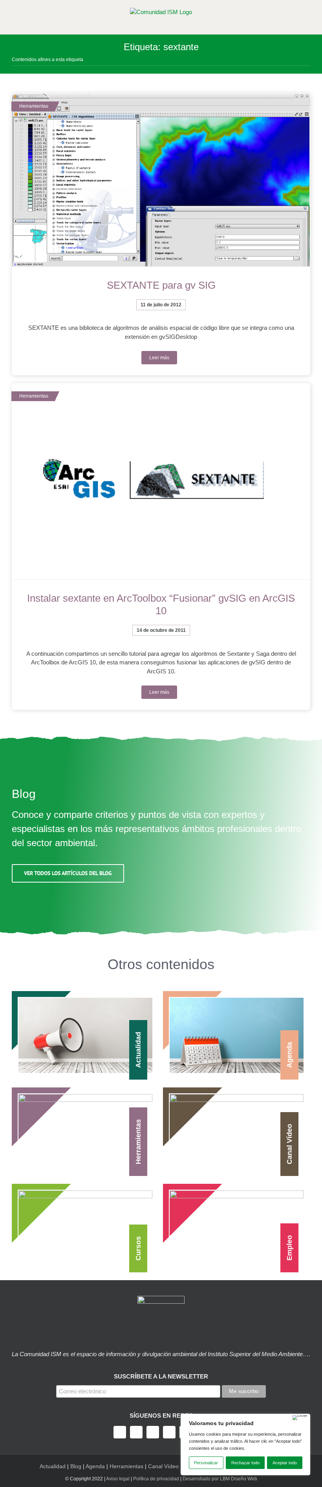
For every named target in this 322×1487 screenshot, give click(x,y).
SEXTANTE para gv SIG (161, 285)
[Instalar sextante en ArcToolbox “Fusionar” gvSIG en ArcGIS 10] (161, 482)
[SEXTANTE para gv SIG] (161, 180)
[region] (245, 1444)
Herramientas (126, 1466)
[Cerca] (300, 1417)
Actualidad (53, 1466)
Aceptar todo (285, 1462)
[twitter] (136, 1432)
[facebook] (119, 1432)
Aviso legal (118, 1479)
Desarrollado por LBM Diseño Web (220, 1479)
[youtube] (169, 1432)
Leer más (159, 357)
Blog (75, 1466)
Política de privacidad (156, 1479)
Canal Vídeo (163, 1466)
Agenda (95, 1466)
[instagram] (152, 1432)
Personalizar (206, 1462)
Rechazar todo (245, 1462)
